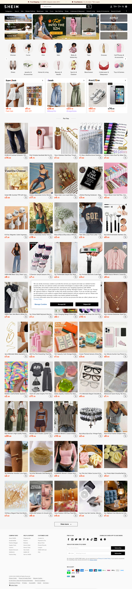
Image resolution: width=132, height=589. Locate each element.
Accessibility (32, 583)
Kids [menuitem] (47, 11)
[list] (82, 539)
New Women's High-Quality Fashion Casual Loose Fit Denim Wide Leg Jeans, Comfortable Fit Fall (16, 433)
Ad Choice (46, 583)
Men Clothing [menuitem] (59, 11)
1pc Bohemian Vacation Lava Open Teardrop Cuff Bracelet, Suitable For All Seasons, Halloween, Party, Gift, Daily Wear (16, 473)
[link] (33, 2)
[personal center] (111, 6)
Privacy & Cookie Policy (104, 558)
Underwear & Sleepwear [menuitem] (77, 11)
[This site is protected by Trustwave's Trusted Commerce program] (68, 576)
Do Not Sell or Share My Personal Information (21, 580)
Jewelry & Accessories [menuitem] (103, 11)
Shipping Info (26, 538)
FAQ (39, 552)
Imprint (39, 583)
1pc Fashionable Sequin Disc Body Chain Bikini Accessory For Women (66, 274)
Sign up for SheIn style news (76, 544)
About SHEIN (12, 538)
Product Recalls (42, 545)
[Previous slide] (35, 26)
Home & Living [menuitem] (91, 11)
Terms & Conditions (40, 580)
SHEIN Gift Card (42, 550)
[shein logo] (11, 6)
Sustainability (12, 540)
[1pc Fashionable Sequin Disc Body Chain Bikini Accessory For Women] (66, 257)
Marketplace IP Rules (14, 583)
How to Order (26, 545)
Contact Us (41, 538)
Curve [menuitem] (51, 11)
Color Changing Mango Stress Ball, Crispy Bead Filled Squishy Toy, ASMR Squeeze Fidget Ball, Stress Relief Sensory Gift (66, 314)
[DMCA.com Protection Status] (73, 576)
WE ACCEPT (70, 567)
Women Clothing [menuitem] (30, 11)
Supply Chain (12, 545)
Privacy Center (13, 578)
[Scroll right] (126, 11)
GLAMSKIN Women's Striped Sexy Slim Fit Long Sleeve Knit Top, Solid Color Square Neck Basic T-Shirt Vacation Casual (66, 473)
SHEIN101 (12, 552)
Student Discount (13, 550)
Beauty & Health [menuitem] (116, 11)
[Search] (88, 6)
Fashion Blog (12, 554)
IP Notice (24, 583)
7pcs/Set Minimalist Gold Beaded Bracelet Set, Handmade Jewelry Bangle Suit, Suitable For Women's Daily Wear (41, 473)
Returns (25, 540)
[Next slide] (97, 26)
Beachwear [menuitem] (40, 11)
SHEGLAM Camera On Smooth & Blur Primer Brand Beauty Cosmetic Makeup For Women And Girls (41, 513)
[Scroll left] (124, 11)
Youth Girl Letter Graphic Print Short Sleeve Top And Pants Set (41, 394)
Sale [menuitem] (22, 11)
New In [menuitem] (17, 11)
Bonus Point (41, 543)
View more (64, 524)
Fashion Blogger (13, 543)
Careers (11, 547)
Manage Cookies (37, 578)
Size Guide (26, 550)
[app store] (101, 540)
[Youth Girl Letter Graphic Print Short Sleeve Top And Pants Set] (41, 376)
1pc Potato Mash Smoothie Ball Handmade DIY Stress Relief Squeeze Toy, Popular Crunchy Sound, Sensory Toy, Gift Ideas (115, 473)
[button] (123, 6)
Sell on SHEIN (27, 554)
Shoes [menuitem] (66, 11)
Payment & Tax (42, 540)
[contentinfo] (96, 571)
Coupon (40, 547)
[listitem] (16, 141)
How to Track (26, 547)
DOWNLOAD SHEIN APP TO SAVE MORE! (111, 535)
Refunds (25, 543)
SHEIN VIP (26, 552)
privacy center (93, 560)
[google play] (104, 540)
